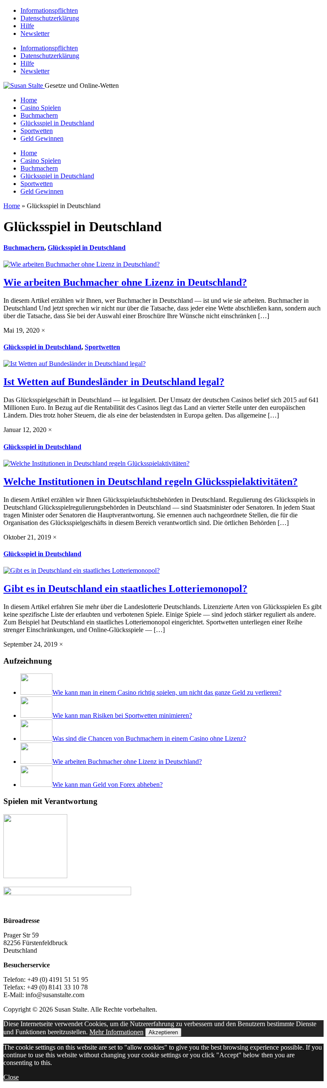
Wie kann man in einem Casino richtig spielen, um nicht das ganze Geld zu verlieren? (166, 692)
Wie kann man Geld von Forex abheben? (107, 784)
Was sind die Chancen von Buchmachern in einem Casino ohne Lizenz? (149, 738)
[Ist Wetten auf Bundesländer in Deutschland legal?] (74, 363)
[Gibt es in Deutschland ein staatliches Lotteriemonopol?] (81, 570)
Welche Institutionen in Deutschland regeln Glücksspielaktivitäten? (150, 481)
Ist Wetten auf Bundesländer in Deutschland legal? (113, 381)
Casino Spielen (40, 107)
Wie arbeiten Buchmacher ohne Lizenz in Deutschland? (125, 282)
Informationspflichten (49, 10)
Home (28, 100)
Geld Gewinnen (41, 138)
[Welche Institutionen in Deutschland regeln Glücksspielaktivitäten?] (96, 463)
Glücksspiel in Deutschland (57, 123)
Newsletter (34, 33)
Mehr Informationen (116, 1032)
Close (11, 1077)
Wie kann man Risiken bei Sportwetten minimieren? (122, 715)
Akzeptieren (163, 1032)
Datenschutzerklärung (49, 18)
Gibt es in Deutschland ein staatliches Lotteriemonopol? (125, 588)
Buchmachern (39, 115)
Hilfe (27, 25)
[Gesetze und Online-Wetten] (24, 85)
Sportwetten (36, 130)
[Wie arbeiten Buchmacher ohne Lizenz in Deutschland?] (81, 264)
